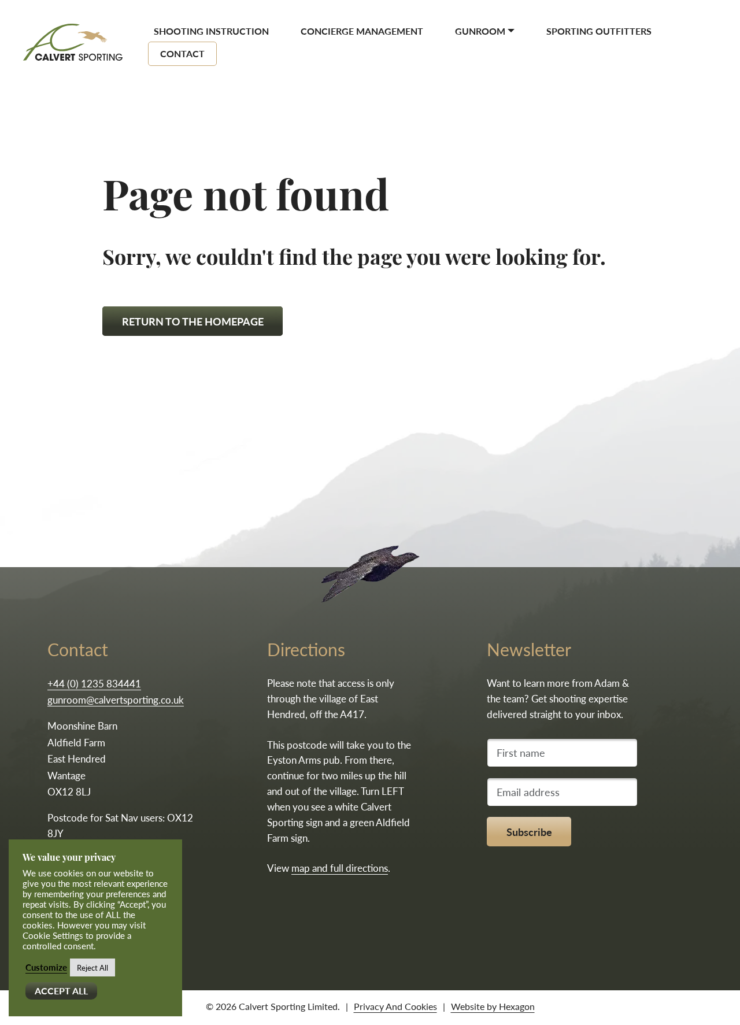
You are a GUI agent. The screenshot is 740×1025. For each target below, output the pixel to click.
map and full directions (339, 868)
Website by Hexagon (493, 1006)
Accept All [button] (61, 990)
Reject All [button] (92, 967)
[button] (484, 30)
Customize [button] (46, 967)
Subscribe (529, 831)
